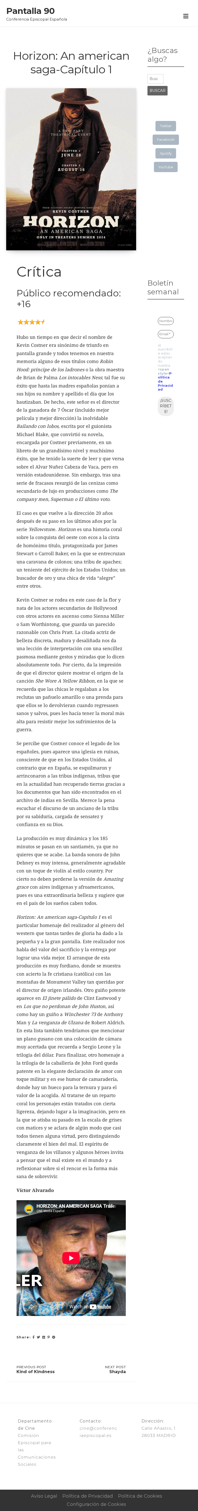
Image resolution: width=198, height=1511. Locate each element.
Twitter (166, 126)
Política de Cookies (140, 1496)
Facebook (166, 139)
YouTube (165, 167)
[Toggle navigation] (186, 16)
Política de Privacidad (87, 1496)
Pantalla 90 (30, 11)
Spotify (166, 153)
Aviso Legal (44, 1496)
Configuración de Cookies (96, 1504)
